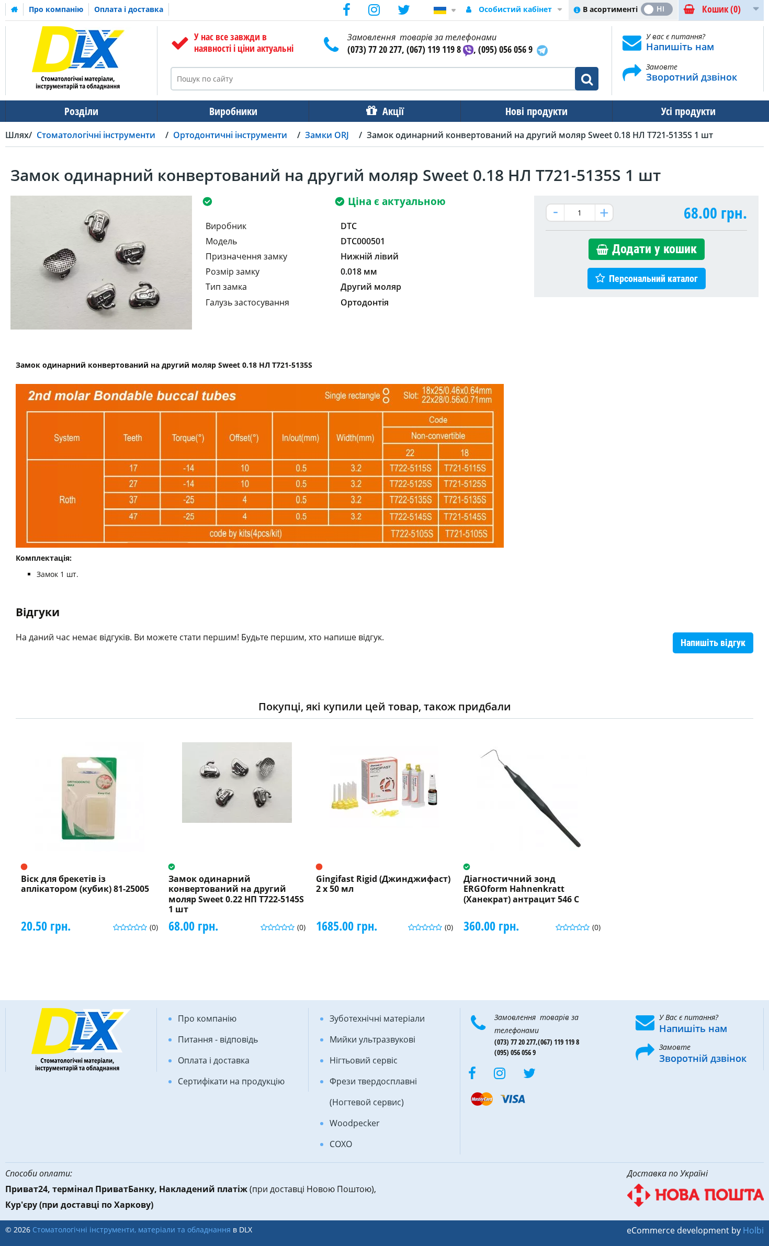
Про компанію (56, 9)
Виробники (233, 111)
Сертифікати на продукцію (231, 1081)
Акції (393, 111)
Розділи (81, 111)
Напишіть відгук (713, 642)
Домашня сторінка (15, 9)
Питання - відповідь (218, 1039)
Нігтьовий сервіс (364, 1060)
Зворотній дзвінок (703, 1058)
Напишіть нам (680, 46)
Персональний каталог (653, 278)
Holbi (753, 1230)
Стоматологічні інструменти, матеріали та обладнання (131, 1229)
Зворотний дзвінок (691, 77)
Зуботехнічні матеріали (377, 1018)
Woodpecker (355, 1123)
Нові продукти (536, 111)
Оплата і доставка (128, 9)
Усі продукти (688, 111)
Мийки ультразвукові (372, 1039)
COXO (341, 1144)
